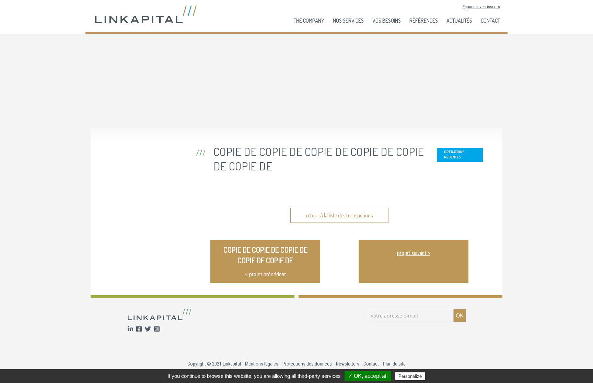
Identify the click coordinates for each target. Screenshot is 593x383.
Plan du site (394, 364)
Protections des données (307, 364)
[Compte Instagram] (157, 329)
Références (423, 20)
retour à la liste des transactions (339, 215)
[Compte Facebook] (139, 329)
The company (309, 20)
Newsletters (347, 364)
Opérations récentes (454, 154)
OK (459, 315)
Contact (490, 20)
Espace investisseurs (481, 6)
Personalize (410, 376)
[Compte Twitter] (148, 329)
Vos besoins (386, 20)
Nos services (348, 20)
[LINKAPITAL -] (146, 14)
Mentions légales (261, 364)
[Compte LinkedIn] (131, 329)
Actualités (459, 20)
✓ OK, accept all (368, 376)
